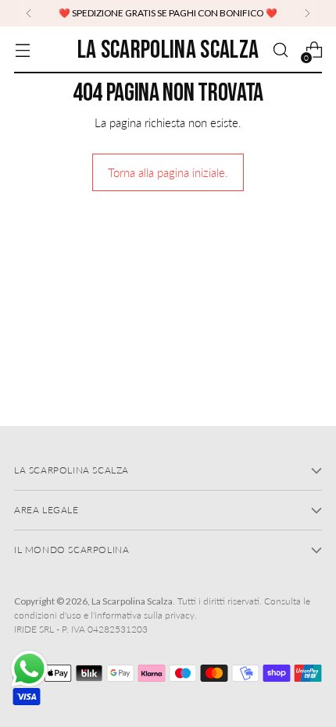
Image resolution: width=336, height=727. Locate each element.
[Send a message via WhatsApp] (29, 668)
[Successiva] (307, 13)
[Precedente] (29, 13)
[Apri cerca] (280, 50)
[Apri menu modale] (22, 50)
